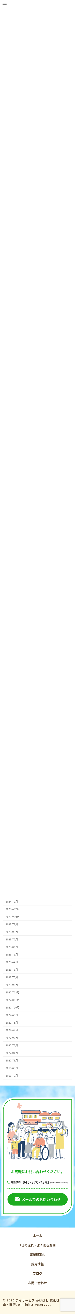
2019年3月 (12, 1068)
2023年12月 (12, 909)
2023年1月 (12, 985)
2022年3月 (12, 1060)
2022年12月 (12, 992)
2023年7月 (12, 939)
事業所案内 (37, 1254)
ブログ (37, 1273)
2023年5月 (12, 954)
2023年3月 (12, 970)
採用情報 (37, 1264)
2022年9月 (12, 1015)
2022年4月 (12, 1053)
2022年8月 (12, 1023)
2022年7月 (12, 1030)
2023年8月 (12, 932)
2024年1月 (12, 902)
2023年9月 (12, 924)
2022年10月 (12, 1007)
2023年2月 (12, 977)
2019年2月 (12, 1075)
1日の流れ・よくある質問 (37, 1245)
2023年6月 (12, 947)
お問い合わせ (37, 1282)
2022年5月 (12, 1045)
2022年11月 (12, 1000)
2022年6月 (12, 1038)
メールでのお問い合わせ (41, 1199)
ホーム (37, 1235)
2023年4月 (12, 962)
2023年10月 (12, 917)
